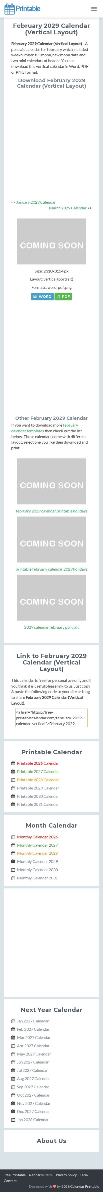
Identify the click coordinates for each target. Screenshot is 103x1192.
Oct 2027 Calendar (33, 1095)
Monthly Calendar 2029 (37, 861)
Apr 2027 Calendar (33, 1045)
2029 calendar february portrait (51, 627)
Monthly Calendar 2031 (37, 877)
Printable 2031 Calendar (38, 804)
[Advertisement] (51, 142)
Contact (10, 1180)
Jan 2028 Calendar (33, 1119)
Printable (27, 8)
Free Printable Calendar (22, 1175)
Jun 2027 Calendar (33, 1061)
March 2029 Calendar (67, 207)
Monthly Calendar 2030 (37, 869)
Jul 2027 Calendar (32, 1070)
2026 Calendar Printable (80, 1186)
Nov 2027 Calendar (33, 1103)
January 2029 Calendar (36, 202)
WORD (45, 296)
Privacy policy (66, 1175)
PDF (65, 296)
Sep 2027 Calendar (33, 1086)
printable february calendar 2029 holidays (52, 569)
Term (84, 1175)
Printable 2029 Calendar (38, 787)
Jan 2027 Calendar (33, 1020)
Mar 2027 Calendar (33, 1037)
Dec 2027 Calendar (33, 1111)
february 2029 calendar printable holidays (52, 510)
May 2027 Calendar (34, 1053)
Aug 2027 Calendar (33, 1078)
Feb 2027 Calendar (33, 1029)
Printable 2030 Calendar (38, 796)
